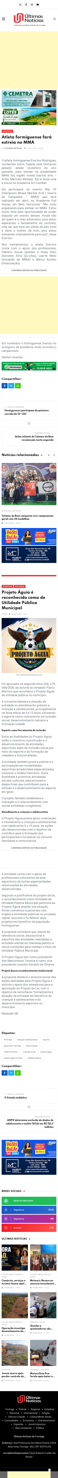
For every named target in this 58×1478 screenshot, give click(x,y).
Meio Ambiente (23, 1428)
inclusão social (29, 1052)
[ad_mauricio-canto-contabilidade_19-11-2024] (29, 554)
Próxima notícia (42, 433)
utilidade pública (34, 1058)
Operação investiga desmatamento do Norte (13, 1331)
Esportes (16, 511)
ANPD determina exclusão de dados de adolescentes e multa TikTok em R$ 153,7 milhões (30, 1123)
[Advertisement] (29, 60)
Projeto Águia (46, 1052)
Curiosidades (11, 1420)
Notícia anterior (16, 407)
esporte (46, 1040)
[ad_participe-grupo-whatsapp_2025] (29, 366)
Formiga (10, 1409)
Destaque (6, 511)
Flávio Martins (32, 1046)
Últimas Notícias (14, 148)
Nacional (14, 1413)
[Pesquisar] (54, 18)
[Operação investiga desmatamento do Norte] (15, 1305)
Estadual (6, 1370)
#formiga (8, 1040)
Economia (28, 1420)
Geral (4, 1277)
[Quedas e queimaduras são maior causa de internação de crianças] (43, 1305)
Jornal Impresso (37, 1424)
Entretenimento (46, 1420)
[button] (48, 455)
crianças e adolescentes (27, 1040)
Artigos (46, 1413)
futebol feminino (11, 1052)
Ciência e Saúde (37, 1322)
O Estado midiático (15, 1098)
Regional (45, 1370)
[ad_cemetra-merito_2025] (29, 98)
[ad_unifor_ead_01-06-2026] (29, 536)
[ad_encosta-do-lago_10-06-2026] (29, 116)
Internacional (30, 1413)
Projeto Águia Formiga (13, 1058)
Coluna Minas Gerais (12, 1274)
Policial (22, 1409)
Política (40, 1428)
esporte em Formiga (12, 1046)
